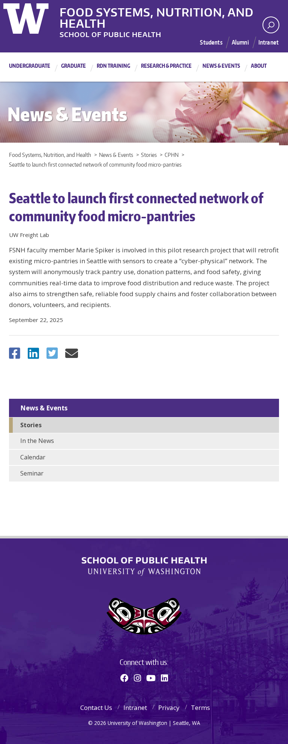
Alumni (240, 42)
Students (211, 42)
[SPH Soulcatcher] (144, 616)
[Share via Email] (71, 355)
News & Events (221, 66)
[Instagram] (137, 677)
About (259, 66)
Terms (200, 707)
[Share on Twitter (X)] (52, 355)
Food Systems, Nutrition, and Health (157, 10)
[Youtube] (151, 677)
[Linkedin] (164, 677)
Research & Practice (166, 66)
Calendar (32, 457)
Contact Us (96, 707)
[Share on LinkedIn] (33, 355)
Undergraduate (29, 66)
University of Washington (33, 17)
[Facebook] (124, 677)
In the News (37, 441)
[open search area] (270, 24)
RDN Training (113, 66)
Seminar (32, 473)
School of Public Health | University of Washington (144, 566)
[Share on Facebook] (14, 355)
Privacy (169, 707)
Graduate (73, 66)
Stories (31, 425)
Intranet (268, 42)
